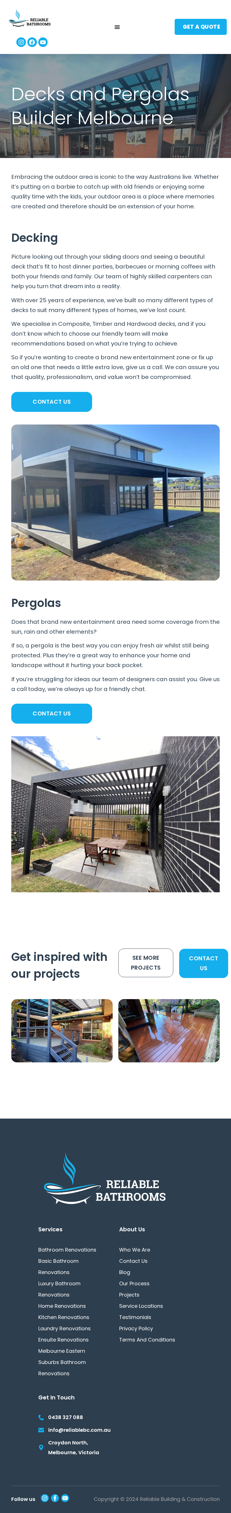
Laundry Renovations (64, 1328)
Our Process (134, 1283)
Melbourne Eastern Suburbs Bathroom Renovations (62, 1362)
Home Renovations (62, 1305)
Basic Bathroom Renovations (58, 1266)
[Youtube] (43, 42)
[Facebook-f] (55, 1498)
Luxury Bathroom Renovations (59, 1289)
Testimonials (135, 1317)
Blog (124, 1272)
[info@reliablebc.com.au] (41, 1430)
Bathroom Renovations (67, 1249)
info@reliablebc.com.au (79, 1429)
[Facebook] (32, 42)
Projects (129, 1294)
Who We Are (134, 1249)
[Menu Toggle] (117, 27)
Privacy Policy (136, 1328)
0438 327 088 (65, 1417)
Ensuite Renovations (63, 1339)
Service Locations (141, 1305)
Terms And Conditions (147, 1339)
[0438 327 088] (41, 1417)
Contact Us (133, 1260)
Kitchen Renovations (63, 1317)
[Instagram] (21, 42)
